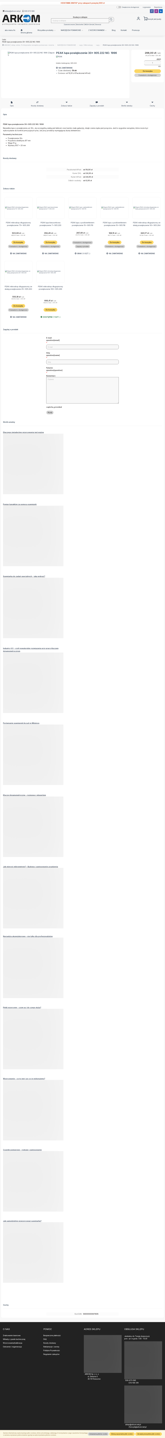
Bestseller (79, 24)
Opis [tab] (12, 106)
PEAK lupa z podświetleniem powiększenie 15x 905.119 (82, 223)
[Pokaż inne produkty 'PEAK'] (59, 56)
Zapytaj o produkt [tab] (97, 106)
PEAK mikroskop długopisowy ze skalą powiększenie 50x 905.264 (146, 223)
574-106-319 (134, 1383)
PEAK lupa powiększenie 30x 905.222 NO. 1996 (121, 45)
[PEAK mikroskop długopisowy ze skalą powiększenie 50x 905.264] (147, 208)
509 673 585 (29, 11)
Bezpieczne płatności (52, 1335)
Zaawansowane (69, 24)
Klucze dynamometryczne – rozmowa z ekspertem (24, 795)
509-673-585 (130, 1380)
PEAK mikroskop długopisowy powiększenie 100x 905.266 (50, 287)
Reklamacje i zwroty (51, 1347)
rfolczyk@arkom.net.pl (138, 1427)
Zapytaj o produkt (82, 246)
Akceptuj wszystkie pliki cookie (148, 1434)
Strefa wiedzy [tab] (126, 106)
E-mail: (53, 339)
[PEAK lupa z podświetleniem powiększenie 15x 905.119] (82, 208)
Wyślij (50, 412)
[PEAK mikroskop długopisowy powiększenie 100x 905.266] (50, 272)
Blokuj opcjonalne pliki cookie (122, 1434)
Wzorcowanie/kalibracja (12, 1343)
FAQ (45, 1339)
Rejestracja (158, 7)
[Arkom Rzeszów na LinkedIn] (161, 11)
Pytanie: (54, 369)
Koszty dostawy (49, 1343)
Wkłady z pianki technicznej (14, 1339)
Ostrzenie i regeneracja (12, 1347)
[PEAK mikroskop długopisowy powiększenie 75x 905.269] (18, 208)
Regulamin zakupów (51, 1354)
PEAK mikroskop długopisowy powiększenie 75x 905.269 (18, 223)
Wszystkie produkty (45, 30)
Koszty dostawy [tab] (37, 106)
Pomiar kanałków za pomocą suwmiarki (20, 504)
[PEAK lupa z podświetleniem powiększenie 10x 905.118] (115, 208)
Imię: (53, 354)
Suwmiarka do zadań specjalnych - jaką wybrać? (24, 576)
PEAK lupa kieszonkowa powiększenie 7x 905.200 (50, 223)
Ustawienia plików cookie (98, 1434)
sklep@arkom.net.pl (13, 11)
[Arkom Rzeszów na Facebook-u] (152, 11)
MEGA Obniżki (89, 24)
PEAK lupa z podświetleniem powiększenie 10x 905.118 (114, 223)
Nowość (98, 24)
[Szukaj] (111, 19)
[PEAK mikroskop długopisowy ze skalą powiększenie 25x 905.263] (18, 272)
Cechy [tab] (152, 106)
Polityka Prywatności (51, 1350)
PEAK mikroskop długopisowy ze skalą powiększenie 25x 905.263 (18, 287)
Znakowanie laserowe (12, 1335)
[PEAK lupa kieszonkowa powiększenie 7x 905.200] (50, 208)
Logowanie (147, 7)
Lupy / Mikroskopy (86, 45)
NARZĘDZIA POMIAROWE (66, 45)
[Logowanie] (138, 18)
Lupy (98, 45)
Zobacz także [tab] (66, 106)
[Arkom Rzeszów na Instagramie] (156, 11)
